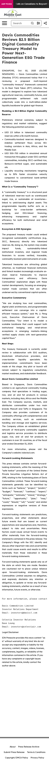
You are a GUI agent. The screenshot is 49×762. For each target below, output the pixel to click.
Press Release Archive (28, 746)
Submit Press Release (14, 752)
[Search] (32, 23)
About (13, 746)
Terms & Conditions (36, 752)
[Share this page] (45, 23)
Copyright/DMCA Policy (16, 757)
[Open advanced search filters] (38, 23)
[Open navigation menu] (4, 23)
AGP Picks (7, 4)
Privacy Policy (37, 757)
